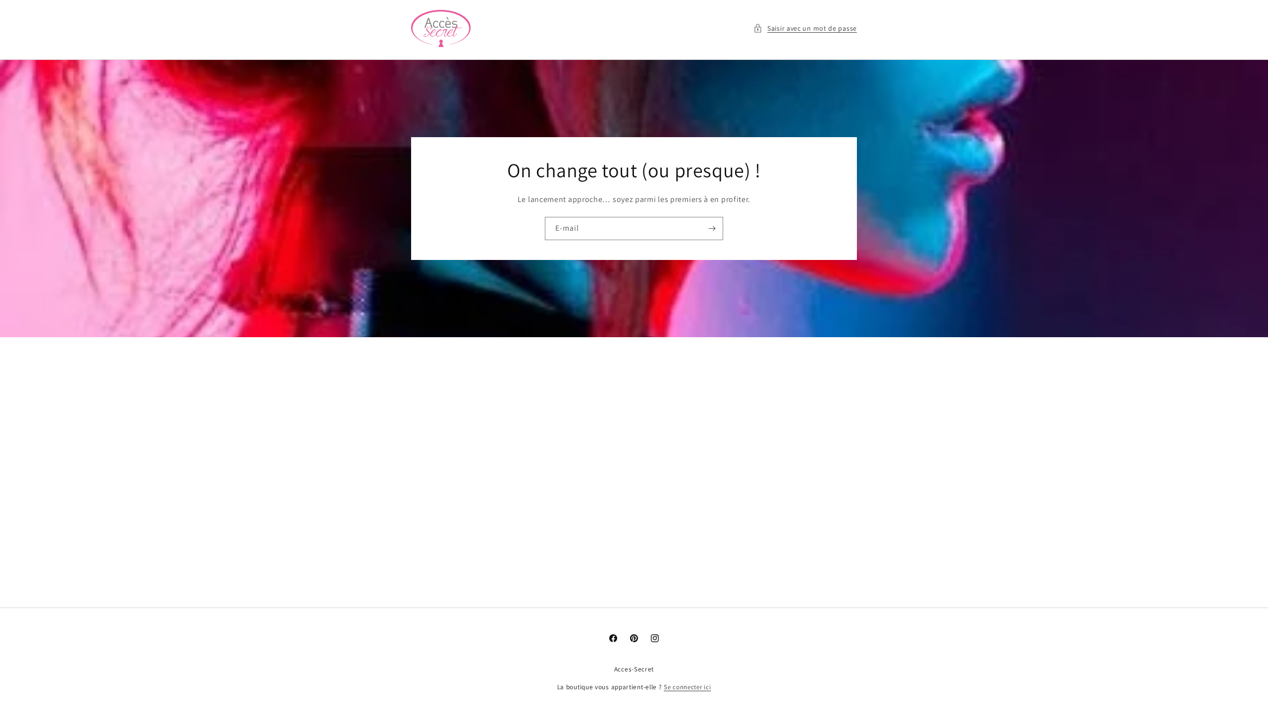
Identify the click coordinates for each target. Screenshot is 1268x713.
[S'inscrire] (712, 228)
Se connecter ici (687, 687)
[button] (805, 28)
